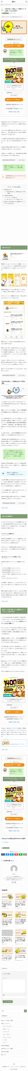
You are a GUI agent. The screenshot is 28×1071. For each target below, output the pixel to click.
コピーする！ (14, 95)
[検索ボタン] (26, 1)
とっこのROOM (4, 842)
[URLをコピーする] (25, 854)
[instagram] (15, 882)
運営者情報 (4, 1066)
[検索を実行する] (25, 1011)
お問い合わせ (23, 1066)
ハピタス (5, 1039)
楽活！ (14, 1)
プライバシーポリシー (15, 1066)
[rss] (14, 1064)
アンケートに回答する (12, 197)
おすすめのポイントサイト (14, 730)
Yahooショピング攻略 (8, 1048)
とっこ (14, 874)
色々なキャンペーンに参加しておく (15, 199)
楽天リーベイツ (6, 1029)
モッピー (5, 1042)
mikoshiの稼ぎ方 (8, 195)
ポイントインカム (7, 1037)
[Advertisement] (14, 225)
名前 (4, 995)
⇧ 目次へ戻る (4, 507)
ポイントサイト (5, 13)
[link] (13, 882)
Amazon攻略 (6, 1051)
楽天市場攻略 (6, 1045)
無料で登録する (14, 111)
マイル (4, 1054)
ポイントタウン (6, 1034)
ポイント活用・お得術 (8, 1020)
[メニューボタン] (1, 1)
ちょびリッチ (6, 1031)
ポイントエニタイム (7, 1026)
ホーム (9, 1066)
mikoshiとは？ (8, 189)
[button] (3, 854)
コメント (5, 978)
